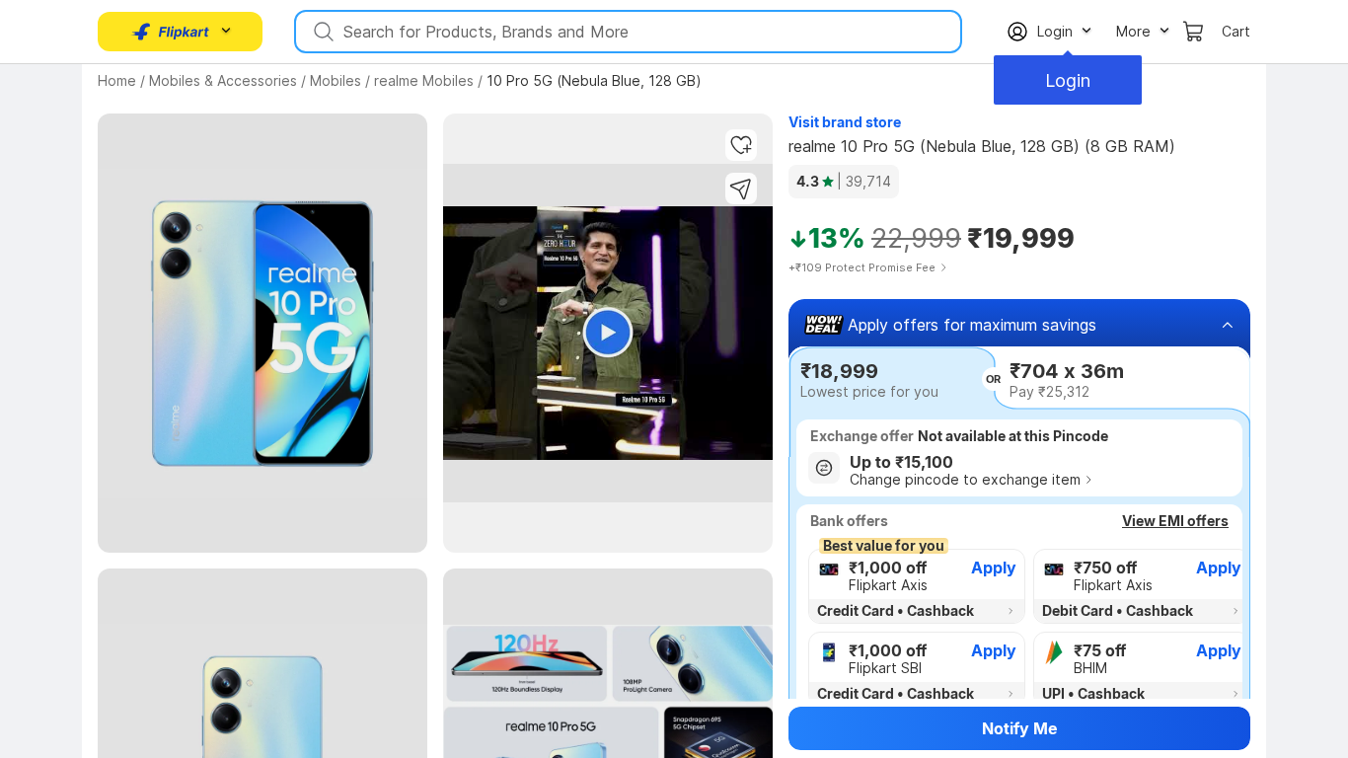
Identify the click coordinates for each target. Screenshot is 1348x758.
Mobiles (335, 80)
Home (117, 80)
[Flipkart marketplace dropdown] (170, 31)
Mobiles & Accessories (223, 80)
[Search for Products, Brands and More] (321, 31)
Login (1067, 80)
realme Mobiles (424, 80)
